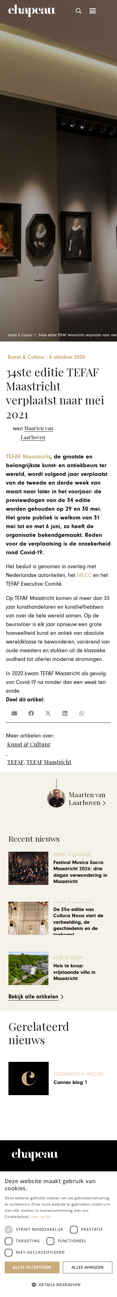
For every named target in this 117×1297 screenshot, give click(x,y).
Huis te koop (67, 957)
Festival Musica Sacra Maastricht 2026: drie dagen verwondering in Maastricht (80, 872)
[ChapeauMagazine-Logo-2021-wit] (35, 1155)
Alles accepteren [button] (32, 1267)
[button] (79, 11)
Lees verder (41, 1216)
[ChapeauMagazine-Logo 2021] (32, 11)
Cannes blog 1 (70, 1082)
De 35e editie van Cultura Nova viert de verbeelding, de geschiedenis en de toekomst (78, 922)
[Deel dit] (31, 713)
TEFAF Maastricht (28, 456)
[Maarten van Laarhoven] (33, 433)
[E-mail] (14, 713)
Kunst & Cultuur (29, 744)
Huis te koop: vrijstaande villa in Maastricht (74, 972)
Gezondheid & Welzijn (78, 1074)
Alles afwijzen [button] (87, 1267)
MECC (84, 575)
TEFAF (15, 762)
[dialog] (58, 1234)
